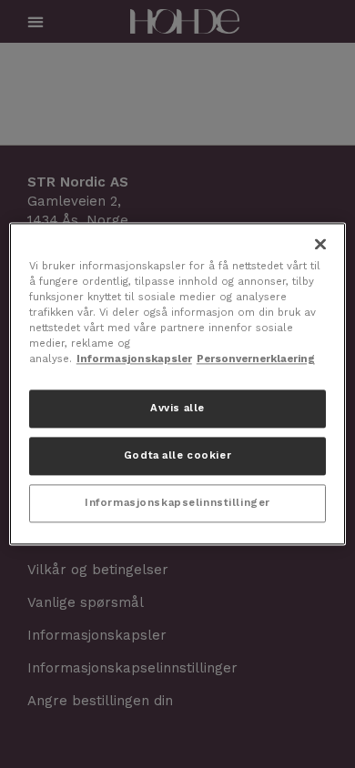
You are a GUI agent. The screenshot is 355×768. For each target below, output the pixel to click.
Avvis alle (177, 408)
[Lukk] (320, 244)
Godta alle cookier (177, 456)
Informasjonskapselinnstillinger (177, 503)
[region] (178, 383)
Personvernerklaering (256, 359)
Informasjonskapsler (134, 359)
